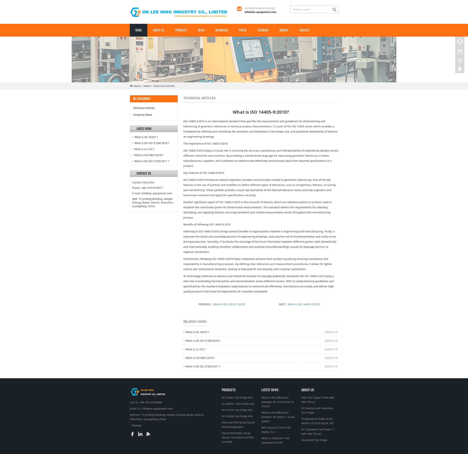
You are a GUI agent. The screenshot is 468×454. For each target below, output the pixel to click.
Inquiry (283, 30)
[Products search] (335, 9)
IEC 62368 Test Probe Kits (237, 416)
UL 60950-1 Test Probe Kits (238, 404)
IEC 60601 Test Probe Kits (237, 397)
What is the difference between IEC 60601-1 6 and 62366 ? (278, 417)
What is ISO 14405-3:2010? (304, 304)
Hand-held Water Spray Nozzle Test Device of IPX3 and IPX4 (238, 437)
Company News (142, 114)
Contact (304, 30)
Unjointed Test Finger (314, 440)
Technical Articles (163, 86)
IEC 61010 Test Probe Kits (237, 410)
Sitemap (136, 425)
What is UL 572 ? (196, 349)
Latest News (270, 389)
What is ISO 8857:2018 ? (200, 358)
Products (181, 30)
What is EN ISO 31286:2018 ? (203, 340)
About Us (158, 30)
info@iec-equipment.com (260, 12)
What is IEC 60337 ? (197, 332)
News (201, 30)
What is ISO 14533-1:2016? (229, 304)
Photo (242, 30)
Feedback (262, 30)
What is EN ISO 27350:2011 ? (203, 366)
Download (221, 30)
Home (138, 30)
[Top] (459, 70)
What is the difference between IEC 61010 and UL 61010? (277, 402)
